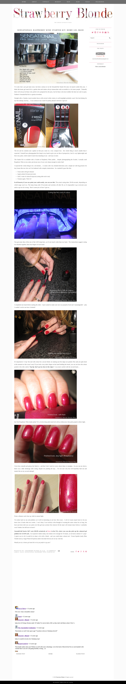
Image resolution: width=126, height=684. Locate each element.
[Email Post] (58, 550)
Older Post (80, 654)
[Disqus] (50, 581)
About (34, 1)
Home (24, 1)
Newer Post (20, 654)
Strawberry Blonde (60, 677)
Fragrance (100, 1)
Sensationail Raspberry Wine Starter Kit (40, 552)
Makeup (58, 1)
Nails (88, 1)
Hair (78, 1)
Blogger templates (60, 682)
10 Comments (51, 550)
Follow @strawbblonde (100, 66)
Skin (68, 1)
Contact (46, 1)
